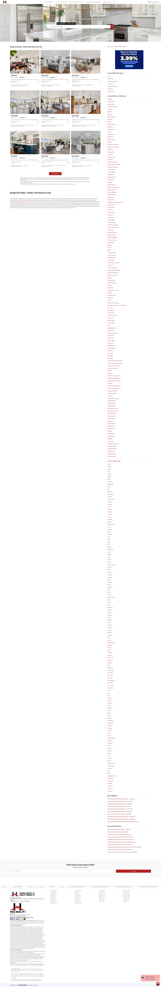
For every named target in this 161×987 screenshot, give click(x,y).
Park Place (109, 292)
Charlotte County (13, 963)
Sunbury (109, 753)
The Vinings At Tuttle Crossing (114, 385)
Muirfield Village (111, 280)
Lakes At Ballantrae (111, 252)
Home (40, 2)
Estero (14, 957)
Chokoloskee (29, 951)
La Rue (108, 622)
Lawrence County (38, 937)
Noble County (21, 942)
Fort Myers (18, 957)
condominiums (22, 201)
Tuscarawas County (37, 945)
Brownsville (109, 491)
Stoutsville (109, 748)
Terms (34, 985)
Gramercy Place (110, 199)
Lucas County (31, 938)
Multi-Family (110, 88)
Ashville (109, 474)
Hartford (109, 584)
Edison (108, 542)
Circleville (109, 516)
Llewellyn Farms (110, 260)
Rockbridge (109, 728)
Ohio (112, 46)
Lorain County (25, 938)
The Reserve (110, 373)
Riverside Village (111, 320)
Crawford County (25, 930)
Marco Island (27, 952)
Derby (108, 537)
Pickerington (110, 703)
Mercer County (40, 939)
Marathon (25, 955)
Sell (71, 23)
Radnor (108, 715)
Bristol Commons (111, 139)
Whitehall (109, 786)
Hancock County (28, 934)
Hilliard (108, 599)
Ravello (109, 300)
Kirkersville (109, 620)
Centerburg (109, 509)
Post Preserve (110, 297)
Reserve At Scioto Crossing (113, 302)
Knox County (26, 937)
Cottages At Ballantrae (112, 162)
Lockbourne (109, 635)
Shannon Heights (111, 340)
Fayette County (40, 932)
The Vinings (110, 383)
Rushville (109, 730)
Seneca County (39, 944)
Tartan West (110, 358)
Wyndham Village (111, 456)
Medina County (27, 939)
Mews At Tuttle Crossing (112, 272)
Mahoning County (13, 939)
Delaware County (20, 932)
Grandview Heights (111, 564)
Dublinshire (110, 182)
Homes (108, 76)
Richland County (13, 944)
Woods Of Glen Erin (111, 446)
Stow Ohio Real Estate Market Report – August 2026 (118, 806)
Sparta (108, 745)
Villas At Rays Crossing (112, 408)
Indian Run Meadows (112, 240)
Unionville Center (111, 763)
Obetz (108, 692)
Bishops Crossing (111, 124)
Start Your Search (55, 173)
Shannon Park (110, 343)
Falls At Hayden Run (111, 189)
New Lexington (110, 685)
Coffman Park (110, 159)
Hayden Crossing (111, 212)
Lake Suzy (36, 963)
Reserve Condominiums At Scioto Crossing (116, 305)
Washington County (38, 947)
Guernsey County (13, 934)
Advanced (61, 23)
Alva (16, 956)
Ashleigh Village (110, 104)
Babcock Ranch (21, 956)
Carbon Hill (109, 501)
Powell (108, 710)
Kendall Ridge (110, 242)
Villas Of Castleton (111, 413)
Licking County (13, 938)
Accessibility (29, 985)
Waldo (108, 773)
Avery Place (110, 109)
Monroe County (19, 940)
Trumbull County (29, 945)
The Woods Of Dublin (112, 390)
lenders (70, 203)
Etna (108, 544)
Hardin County (35, 934)
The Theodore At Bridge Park (113, 378)
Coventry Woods (111, 169)
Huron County (40, 935)
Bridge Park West (111, 134)
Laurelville (109, 627)
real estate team (56, 206)
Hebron (108, 592)
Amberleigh (110, 99)
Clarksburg (109, 519)
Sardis (29, 955)
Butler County (33, 928)
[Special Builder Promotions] (129, 59)
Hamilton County (20, 934)
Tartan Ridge (110, 355)
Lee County (12, 956)
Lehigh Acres (21, 952)
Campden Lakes (110, 152)
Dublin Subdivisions (111, 177)
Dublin (124, 46)
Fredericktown (110, 549)
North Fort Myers (29, 958)
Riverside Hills (110, 318)
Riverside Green (110, 313)
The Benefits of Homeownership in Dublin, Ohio (117, 831)
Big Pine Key (24, 953)
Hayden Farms (110, 217)
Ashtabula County (32, 927)
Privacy (36, 985)
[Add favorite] (38, 81)
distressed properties (73, 201)
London (109, 640)
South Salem (110, 740)
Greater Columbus (118, 46)
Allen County (19, 927)
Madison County (38, 938)
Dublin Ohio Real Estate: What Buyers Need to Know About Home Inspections (124, 847)
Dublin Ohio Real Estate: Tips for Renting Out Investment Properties (122, 852)
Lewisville (17, 955)
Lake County (32, 937)
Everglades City (36, 951)
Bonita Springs (24, 951)
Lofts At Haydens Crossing (113, 262)
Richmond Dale (110, 723)
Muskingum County (14, 942)
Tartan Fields (110, 353)
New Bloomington (111, 680)
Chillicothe (109, 514)
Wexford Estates (111, 433)
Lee (32, 957)
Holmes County (34, 935)
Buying (41, 886)
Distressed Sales (110, 91)
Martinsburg (109, 652)
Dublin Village (110, 179)
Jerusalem (39, 953)
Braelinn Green (110, 129)
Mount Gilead (110, 667)
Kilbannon (109, 245)
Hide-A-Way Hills (111, 597)
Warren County (30, 947)
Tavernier (33, 955)
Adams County (13, 927)
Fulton (108, 552)
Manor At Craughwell (112, 267)
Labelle (30, 957)
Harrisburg (109, 582)
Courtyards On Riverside (112, 167)
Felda (25, 961)
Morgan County (35, 940)
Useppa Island (24, 960)
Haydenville (109, 587)
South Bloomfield (111, 738)
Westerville (109, 783)
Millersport (109, 662)
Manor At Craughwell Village (113, 270)
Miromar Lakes (19, 958)
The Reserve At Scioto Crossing (114, 375)
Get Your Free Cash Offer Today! (93, 2)
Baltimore (109, 476)
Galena (108, 557)
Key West (12, 955)
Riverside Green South (112, 315)
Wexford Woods (111, 436)
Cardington (109, 504)
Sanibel (40, 958)
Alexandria (109, 466)
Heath (108, 589)
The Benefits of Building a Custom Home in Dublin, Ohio (119, 844)
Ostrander (109, 698)
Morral (108, 665)
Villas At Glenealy (111, 406)
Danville (109, 532)
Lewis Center (110, 630)
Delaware (109, 534)
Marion (108, 650)
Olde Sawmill (110, 287)
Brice (108, 489)
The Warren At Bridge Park (113, 388)
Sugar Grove (110, 750)
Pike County (19, 943)
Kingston (109, 617)
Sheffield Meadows (111, 345)
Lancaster (109, 625)
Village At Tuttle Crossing (112, 398)
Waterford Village (111, 418)
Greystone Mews (111, 207)
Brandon (109, 131)
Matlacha (41, 957)
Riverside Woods (111, 323)
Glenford (109, 562)
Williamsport (110, 788)
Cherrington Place (111, 157)
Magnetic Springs (110, 642)
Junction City (110, 612)
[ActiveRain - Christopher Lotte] (21, 919)
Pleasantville (109, 708)
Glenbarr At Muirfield (112, 192)
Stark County (16, 945)
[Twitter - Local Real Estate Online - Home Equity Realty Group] (15, 919)
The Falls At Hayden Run (112, 368)
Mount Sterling (110, 670)
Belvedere (109, 121)
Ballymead (109, 119)
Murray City (109, 675)
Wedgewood (110, 421)
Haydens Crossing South (112, 227)
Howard (109, 602)
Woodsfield (37, 955)
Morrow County (42, 940)
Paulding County (35, 942)
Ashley (108, 471)
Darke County (39, 930)
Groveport (109, 577)
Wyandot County (30, 948)
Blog (114, 2)
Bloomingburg (110, 484)
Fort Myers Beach (24, 957)
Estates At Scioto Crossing (113, 187)
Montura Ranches (13, 962)
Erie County (27, 932)
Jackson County (13, 937)
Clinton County (35, 929)
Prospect (109, 713)
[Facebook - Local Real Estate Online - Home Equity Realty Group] (11, 919)
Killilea (108, 250)
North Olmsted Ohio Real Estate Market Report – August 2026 (121, 798)
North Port (20, 965)
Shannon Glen (110, 338)
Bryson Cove (110, 149)
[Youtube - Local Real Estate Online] (17, 919)
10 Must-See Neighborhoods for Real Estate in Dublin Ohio (120, 837)
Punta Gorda (36, 958)
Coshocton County (17, 930)
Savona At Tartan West (112, 333)
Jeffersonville (110, 607)
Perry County (41, 942)
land (27, 201)
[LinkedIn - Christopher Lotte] (19, 919)
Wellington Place (111, 428)
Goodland (12, 952)
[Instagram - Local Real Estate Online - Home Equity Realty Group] (13, 919)
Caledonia (109, 496)
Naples (32, 952)
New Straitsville (110, 687)
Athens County (40, 927)
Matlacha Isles (13, 958)
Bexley (108, 479)
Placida (24, 965)
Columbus (109, 521)
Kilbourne (109, 615)
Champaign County (14, 929)
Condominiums (110, 78)
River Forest (110, 307)
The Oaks (109, 370)
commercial (30, 201)
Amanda (109, 469)
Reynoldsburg (110, 720)
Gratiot (108, 569)
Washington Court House (112, 775)
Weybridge (109, 438)
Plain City (109, 705)
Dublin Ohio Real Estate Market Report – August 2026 (119, 829)
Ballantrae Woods (111, 116)
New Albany (110, 677)
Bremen (109, 486)
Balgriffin (109, 111)
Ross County (19, 944)
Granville (109, 567)
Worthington (109, 791)
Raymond (109, 718)
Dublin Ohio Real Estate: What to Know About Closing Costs (120, 839)
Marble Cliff (109, 645)
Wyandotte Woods (111, 453)
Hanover (109, 579)
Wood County (23, 948)
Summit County (22, 945)
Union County (77, 894)
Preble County (32, 943)
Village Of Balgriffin (111, 401)
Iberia (108, 604)
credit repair (20, 204)
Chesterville (109, 511)
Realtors (22, 200)
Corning (109, 527)
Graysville (29, 953)
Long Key (21, 955)
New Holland (110, 682)
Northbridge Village (111, 282)
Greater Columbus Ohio (114, 461)
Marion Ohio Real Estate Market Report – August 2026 (119, 814)
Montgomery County (27, 940)
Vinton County (24, 947)
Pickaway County (13, 943)
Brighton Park (110, 136)
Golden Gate (42, 951)
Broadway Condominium (112, 144)
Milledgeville (110, 660)
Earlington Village (111, 184)
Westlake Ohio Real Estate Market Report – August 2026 (119, 803)
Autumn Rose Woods (112, 106)
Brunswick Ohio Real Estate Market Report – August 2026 (120, 809)
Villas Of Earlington (111, 416)
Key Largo (43, 953)
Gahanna (109, 554)
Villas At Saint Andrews (112, 411)
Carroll (108, 506)
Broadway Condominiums (113, 147)
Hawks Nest (110, 209)
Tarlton (108, 755)
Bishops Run (110, 126)
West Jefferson (110, 778)
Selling (30, 886)
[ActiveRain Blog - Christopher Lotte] (23, 919)
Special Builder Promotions (76, 2)
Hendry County (13, 961)
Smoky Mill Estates (111, 348)
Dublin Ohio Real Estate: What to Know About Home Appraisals (121, 842)
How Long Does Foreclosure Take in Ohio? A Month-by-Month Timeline (122, 821)
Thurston (109, 760)
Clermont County (27, 929)
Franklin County (13, 933)
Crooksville (109, 529)
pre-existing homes (89, 200)
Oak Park (109, 285)
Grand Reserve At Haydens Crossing (115, 202)
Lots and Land (110, 83)
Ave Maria (19, 951)
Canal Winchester (110, 499)
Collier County (13, 951)
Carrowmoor (110, 154)
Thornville (109, 758)
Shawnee (109, 733)
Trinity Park (110, 395)
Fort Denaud (29, 961)
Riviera (108, 325)
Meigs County (33, 939)
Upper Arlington (110, 765)
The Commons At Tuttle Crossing (114, 360)
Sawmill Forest (110, 335)
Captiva (40, 956)
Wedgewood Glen (111, 423)
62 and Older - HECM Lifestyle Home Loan (147, 886)
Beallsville (19, 953)
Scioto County (33, 944)
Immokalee (17, 952)
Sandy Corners (110, 330)
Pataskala (109, 700)
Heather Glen (110, 230)
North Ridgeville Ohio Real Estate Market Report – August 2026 (121, 819)
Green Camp (110, 572)
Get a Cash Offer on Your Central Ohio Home (25, 920)
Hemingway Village (111, 235)
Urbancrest (109, 768)
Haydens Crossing (111, 222)
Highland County (20, 935)
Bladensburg (110, 481)
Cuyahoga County (32, 930)
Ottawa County (28, 942)
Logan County (19, 938)
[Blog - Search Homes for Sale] (25, 919)
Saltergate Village (111, 328)
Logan (108, 637)
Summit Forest (110, 350)
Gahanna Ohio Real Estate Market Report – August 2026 (119, 811)
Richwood (109, 725)
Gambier (109, 559)
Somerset (109, 735)
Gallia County (26, 933)
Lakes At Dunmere (111, 255)
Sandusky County (26, 944)
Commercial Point (111, 524)
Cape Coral (36, 956)
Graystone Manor (111, 204)
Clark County (20, 929)
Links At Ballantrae (111, 257)
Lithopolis (109, 632)
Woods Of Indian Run (112, 448)
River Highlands (110, 310)
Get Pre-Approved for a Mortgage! (100, 886)
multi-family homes (39, 201)
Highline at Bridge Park (112, 237)
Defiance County (13, 932)
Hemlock (109, 594)
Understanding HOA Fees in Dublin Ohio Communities (119, 834)
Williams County (17, 948)
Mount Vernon (110, 672)
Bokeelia (25, 956)
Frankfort (109, 547)
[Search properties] (112, 26)
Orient (108, 695)
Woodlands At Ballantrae (112, 443)
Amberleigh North (111, 101)
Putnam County (39, 943)
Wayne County (102, 899)
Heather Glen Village (111, 232)
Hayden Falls (110, 214)
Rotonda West (41, 965)
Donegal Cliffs (110, 174)
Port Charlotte (29, 965)
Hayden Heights (110, 219)
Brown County (27, 928)
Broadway (109, 142)
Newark (109, 690)
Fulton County (20, 933)
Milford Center (110, 657)
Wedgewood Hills (111, 426)
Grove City (109, 574)
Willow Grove (110, 441)
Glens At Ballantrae (111, 194)
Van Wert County (17, 947)
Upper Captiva (18, 960)
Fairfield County (33, 932)
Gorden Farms (110, 197)
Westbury (109, 431)
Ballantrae (109, 114)
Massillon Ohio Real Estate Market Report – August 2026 (119, 801)
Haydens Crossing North (112, 225)
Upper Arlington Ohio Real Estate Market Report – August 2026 (121, 816)
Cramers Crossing (111, 172)
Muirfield (109, 277)
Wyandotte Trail (111, 451)
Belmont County (20, 928)
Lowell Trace (110, 265)
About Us (52, 886)
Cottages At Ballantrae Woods (114, 164)
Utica (108, 770)
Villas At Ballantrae (111, 403)
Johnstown (109, 609)
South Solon (109, 743)
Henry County (13, 935)
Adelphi (109, 464)
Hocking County (27, 935)
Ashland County (25, 927)
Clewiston (21, 961)
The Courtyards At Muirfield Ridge (114, 363)
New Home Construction (61, 2)
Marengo (109, 647)
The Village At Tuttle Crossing (113, 380)
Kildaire (109, 247)
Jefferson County (20, 937)
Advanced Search (48, 2)
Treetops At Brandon (112, 393)
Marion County (21, 939)
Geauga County (32, 933)
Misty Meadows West (112, 275)
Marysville (109, 655)
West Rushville (110, 780)
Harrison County (42, 934)
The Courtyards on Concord (113, 365)
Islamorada (34, 953)
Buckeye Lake (110, 494)
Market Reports (107, 2)
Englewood (26, 963)
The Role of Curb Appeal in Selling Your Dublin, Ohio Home (120, 849)
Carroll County (40, 928)
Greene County (39, 933)
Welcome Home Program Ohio (78, 886)
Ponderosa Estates (111, 295)
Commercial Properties (112, 86)
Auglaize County (13, 928)
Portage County (26, 943)
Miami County (13, 940)
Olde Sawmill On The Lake (113, 290)
